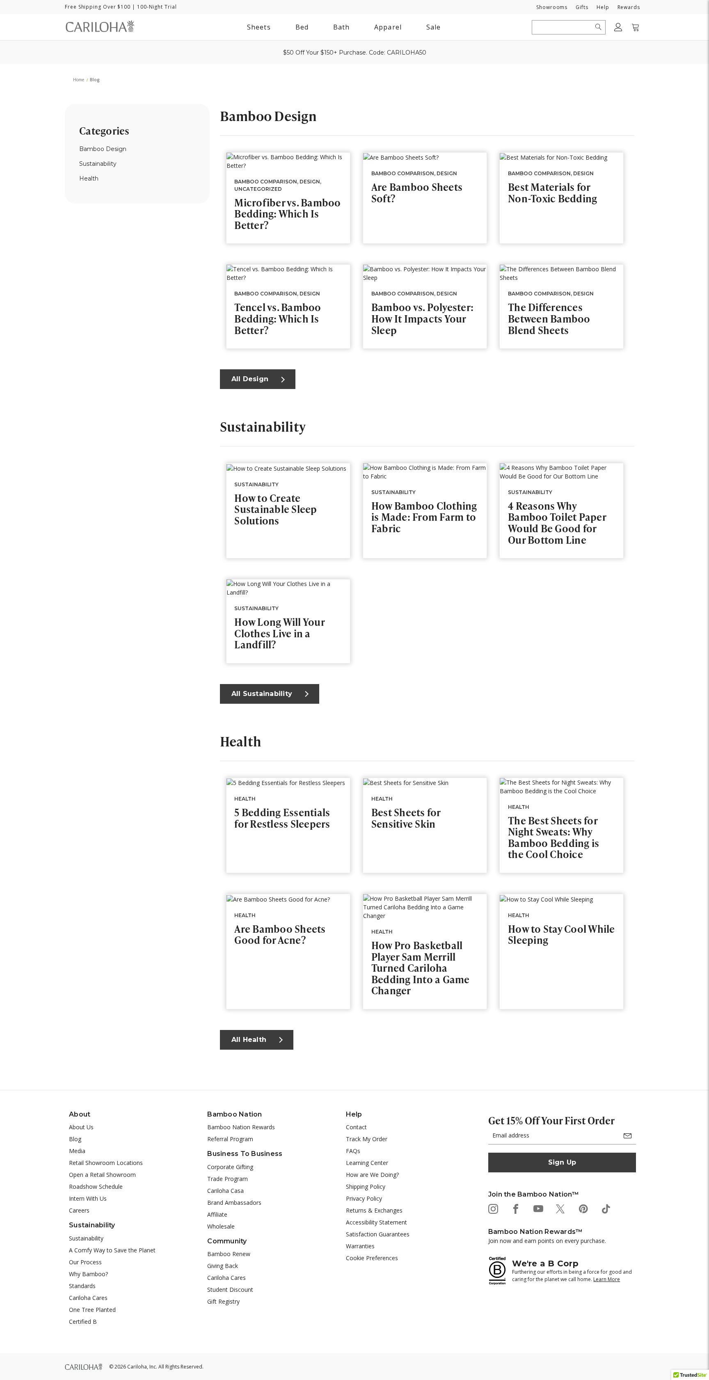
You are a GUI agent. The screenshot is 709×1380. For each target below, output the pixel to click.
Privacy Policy (364, 1198)
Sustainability (98, 163)
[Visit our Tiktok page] (605, 1208)
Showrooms (551, 7)
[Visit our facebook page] (515, 1208)
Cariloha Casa (225, 1191)
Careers (79, 1210)
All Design (250, 379)
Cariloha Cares (88, 1298)
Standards (82, 1286)
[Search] (598, 27)
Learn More (606, 1279)
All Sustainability (262, 694)
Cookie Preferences (372, 1258)
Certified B (83, 1321)
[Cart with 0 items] (635, 27)
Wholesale (221, 1226)
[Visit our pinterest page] (583, 1208)
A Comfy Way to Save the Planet (112, 1250)
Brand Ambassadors (234, 1202)
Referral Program (230, 1139)
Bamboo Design (102, 149)
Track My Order (366, 1139)
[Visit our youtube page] (537, 1208)
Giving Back (222, 1266)
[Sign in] (618, 27)
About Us (81, 1127)
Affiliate (217, 1214)
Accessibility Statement (376, 1222)
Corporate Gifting (230, 1167)
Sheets (258, 27)
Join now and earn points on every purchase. (547, 1241)
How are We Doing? (372, 1175)
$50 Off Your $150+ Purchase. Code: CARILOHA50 (354, 52)
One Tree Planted (92, 1310)
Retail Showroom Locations (106, 1163)
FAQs (353, 1151)
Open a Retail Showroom (102, 1175)
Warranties (360, 1246)
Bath (341, 28)
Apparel (388, 27)
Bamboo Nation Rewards (241, 1127)
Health (88, 178)
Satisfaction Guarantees (377, 1234)
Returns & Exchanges (374, 1210)
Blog (75, 1139)
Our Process (85, 1262)
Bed (302, 27)
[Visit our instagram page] (492, 1208)
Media (77, 1151)
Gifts (582, 7)
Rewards (629, 7)
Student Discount (230, 1289)
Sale (433, 27)
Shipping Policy (365, 1186)
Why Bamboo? (88, 1274)
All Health (249, 1040)
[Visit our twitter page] (560, 1208)
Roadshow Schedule (96, 1186)
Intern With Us (88, 1198)
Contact (356, 1127)
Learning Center (367, 1163)
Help (603, 7)
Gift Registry (223, 1301)
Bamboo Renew (228, 1254)
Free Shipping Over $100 (97, 6)
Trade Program (227, 1179)
